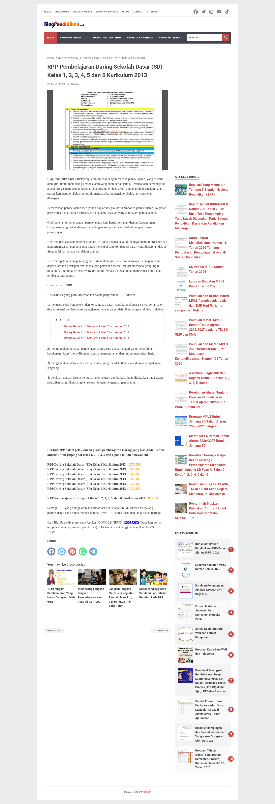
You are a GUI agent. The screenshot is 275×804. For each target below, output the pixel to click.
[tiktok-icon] (227, 11)
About (125, 11)
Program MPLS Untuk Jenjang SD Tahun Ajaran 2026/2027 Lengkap (207, 421)
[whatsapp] (83, 551)
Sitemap (152, 11)
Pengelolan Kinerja (140, 37)
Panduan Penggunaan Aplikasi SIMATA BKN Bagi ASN (209, 590)
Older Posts (161, 630)
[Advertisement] (107, 416)
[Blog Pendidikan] (64, 24)
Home (47, 11)
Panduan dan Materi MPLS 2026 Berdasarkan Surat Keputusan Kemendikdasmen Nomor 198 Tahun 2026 (201, 353)
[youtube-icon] (219, 11)
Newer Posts (54, 630)
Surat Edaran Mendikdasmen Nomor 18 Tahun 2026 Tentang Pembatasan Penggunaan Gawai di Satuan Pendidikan (201, 247)
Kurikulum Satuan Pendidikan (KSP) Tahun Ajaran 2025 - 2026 (210, 548)
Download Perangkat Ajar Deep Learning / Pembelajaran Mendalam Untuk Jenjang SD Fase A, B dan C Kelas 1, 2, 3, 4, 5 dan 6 (200, 464)
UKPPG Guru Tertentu (107, 37)
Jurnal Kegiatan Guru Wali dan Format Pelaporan (209, 633)
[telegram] (93, 551)
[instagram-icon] (211, 11)
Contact (138, 11)
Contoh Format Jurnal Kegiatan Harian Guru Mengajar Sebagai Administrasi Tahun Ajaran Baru (209, 710)
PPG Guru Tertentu (72, 37)
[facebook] (51, 551)
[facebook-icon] (196, 11)
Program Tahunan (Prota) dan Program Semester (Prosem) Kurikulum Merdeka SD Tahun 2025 (209, 759)
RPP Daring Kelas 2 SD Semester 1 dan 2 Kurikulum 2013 (93, 337)
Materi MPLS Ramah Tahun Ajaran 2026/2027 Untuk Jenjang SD (209, 440)
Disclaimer (62, 11)
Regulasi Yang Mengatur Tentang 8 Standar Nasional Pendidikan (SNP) (209, 189)
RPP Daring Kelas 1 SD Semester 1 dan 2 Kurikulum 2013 (93, 332)
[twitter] (62, 551)
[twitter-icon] (203, 11)
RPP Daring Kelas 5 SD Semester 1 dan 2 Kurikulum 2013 (93, 326)
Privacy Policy (82, 11)
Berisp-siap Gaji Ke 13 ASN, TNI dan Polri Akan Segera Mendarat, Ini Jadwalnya (209, 489)
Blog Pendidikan (142, 792)
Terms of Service (107, 11)
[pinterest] (72, 551)
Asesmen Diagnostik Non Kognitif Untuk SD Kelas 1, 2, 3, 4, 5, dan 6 (209, 378)
